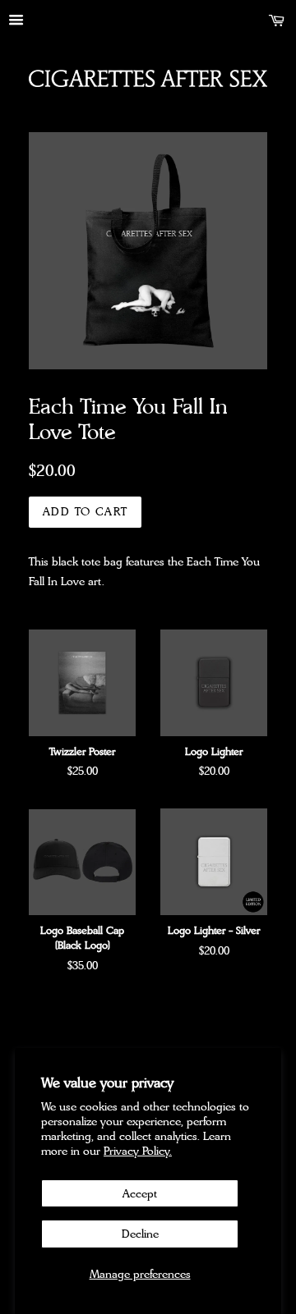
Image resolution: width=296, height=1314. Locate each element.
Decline (140, 1233)
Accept (140, 1193)
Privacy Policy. (138, 1150)
